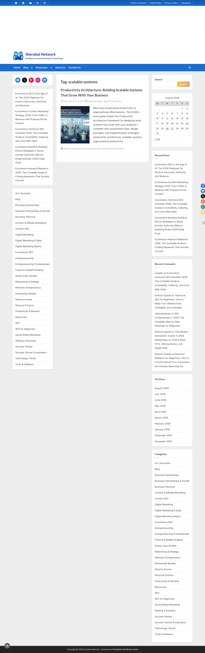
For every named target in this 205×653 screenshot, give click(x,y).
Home (17, 67)
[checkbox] (7, 646)
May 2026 (160, 405)
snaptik (159, 273)
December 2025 (163, 435)
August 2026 (162, 388)
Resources (42, 67)
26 (167, 128)
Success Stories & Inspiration (31, 352)
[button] (203, 186)
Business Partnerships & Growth (32, 211)
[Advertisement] (102, 29)
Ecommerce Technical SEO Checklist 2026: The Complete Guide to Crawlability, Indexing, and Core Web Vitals (172, 281)
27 (172, 128)
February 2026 (163, 423)
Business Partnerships (27, 205)
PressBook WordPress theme (125, 649)
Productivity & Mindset (113, 148)
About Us (60, 67)
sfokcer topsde (163, 295)
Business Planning (25, 216)
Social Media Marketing (27, 334)
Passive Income (23, 299)
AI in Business (23, 193)
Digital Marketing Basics (28, 246)
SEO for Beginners (25, 329)
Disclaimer (186, 3)
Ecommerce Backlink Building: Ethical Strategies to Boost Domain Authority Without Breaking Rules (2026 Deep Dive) (31, 154)
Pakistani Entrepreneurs (28, 287)
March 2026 (161, 417)
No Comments (114, 101)
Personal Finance (24, 305)
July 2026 (160, 394)
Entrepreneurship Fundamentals (85, 148)
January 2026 (162, 429)
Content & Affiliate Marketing (30, 222)
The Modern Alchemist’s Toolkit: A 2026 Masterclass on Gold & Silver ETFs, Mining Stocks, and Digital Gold (171, 339)
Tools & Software (24, 364)
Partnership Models (25, 293)
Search (158, 79)
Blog (25, 67)
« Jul (157, 139)
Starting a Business (25, 340)
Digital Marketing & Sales (28, 240)
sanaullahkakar (95, 101)
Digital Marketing (24, 234)
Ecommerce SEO (24, 252)
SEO (17, 323)
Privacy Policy (171, 3)
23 (187, 123)
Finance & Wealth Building (29, 270)
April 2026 (160, 411)
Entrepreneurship (24, 258)
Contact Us (74, 67)
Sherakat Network (41, 54)
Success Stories (23, 346)
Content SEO (22, 228)
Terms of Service (138, 3)
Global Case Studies (26, 275)
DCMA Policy (155, 3)
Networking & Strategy (27, 281)
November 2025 (163, 441)
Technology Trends (25, 358)
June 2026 (160, 400)
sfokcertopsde (162, 313)
